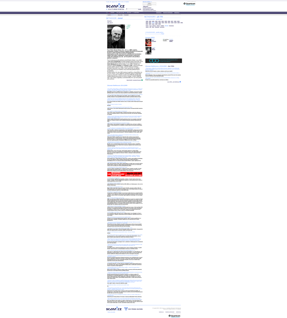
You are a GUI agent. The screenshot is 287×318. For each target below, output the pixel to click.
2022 (147, 24)
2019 (175, 22)
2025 (156, 24)
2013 (156, 22)
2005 (166, 21)
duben (158, 25)
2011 (150, 22)
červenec (171, 25)
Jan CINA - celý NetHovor (173, 81)
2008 (175, 21)
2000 (150, 21)
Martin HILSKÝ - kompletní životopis (134, 80)
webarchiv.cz (176, 12)
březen (154, 25)
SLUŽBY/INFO (136, 12)
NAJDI (139, 9)
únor (150, 25)
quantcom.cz (158, 12)
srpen (147, 27)
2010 (147, 22)
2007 (172, 21)
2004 (162, 21)
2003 (159, 21)
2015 (163, 22)
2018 (172, 22)
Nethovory (114, 14)
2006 (169, 21)
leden (147, 25)
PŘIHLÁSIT (145, 6)
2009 (178, 21)
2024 (153, 24)
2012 (153, 22)
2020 (178, 22)
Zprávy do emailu (111, 312)
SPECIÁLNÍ (129, 12)
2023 (150, 24)
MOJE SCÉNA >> (147, 1)
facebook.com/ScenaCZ (167, 12)
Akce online (120, 14)
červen (166, 25)
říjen (153, 27)
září (150, 27)
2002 (156, 21)
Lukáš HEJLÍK (153, 49)
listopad (157, 27)
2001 (153, 21)
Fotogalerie (126, 14)
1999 (147, 21)
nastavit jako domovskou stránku (149, 10)
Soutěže (109, 14)
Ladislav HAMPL (171, 41)
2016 (166, 22)
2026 (159, 24)
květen (162, 25)
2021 (181, 22)
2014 (160, 22)
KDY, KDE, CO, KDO (120, 12)
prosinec (162, 27)
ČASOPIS (112, 12)
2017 (169, 22)
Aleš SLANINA (154, 41)
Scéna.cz (108, 3)
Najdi (163, 33)
